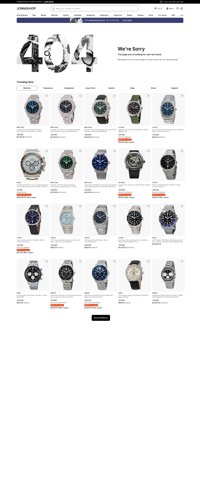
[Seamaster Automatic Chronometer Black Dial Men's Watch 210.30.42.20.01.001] (80, 261)
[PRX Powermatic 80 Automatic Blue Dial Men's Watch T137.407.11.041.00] (182, 96)
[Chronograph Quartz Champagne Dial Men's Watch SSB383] (148, 261)
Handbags (77, 15)
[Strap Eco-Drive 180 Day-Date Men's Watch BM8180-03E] (148, 96)
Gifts (173, 15)
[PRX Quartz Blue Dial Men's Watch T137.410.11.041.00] (114, 206)
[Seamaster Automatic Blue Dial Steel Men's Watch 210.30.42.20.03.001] (114, 261)
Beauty (129, 15)
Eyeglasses (104, 15)
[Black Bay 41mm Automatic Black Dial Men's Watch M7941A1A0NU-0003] (148, 206)
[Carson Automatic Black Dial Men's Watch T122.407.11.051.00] (182, 151)
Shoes (151, 15)
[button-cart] (181, 8)
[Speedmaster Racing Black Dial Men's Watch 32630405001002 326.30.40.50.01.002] (182, 261)
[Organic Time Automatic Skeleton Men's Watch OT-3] (148, 151)
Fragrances (117, 15)
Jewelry (66, 15)
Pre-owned (162, 15)
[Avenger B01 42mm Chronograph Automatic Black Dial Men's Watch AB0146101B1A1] (80, 96)
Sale (181, 15)
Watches (54, 15)
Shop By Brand (22, 15)
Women (43, 15)
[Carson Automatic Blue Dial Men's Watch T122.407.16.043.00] (47, 206)
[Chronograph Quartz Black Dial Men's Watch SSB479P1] (47, 261)
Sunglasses (90, 15)
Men (34, 15)
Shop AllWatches (101, 318)
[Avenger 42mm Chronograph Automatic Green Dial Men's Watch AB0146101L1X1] (114, 96)
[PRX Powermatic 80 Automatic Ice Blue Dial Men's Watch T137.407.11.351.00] (80, 206)
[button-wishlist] (177, 8)
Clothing (140, 15)
